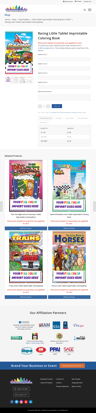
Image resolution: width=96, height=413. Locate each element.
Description (59, 118)
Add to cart (57, 106)
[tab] (46, 118)
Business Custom (46, 379)
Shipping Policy (77, 383)
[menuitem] (68, 1)
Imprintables (54, 112)
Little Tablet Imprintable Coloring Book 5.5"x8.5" (70, 112)
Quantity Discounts (46, 118)
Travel (84, 112)
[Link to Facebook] (12, 402)
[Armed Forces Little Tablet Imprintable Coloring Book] (94, 206)
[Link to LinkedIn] (31, 402)
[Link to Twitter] (16, 402)
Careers (59, 383)
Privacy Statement (62, 386)
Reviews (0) (43, 122)
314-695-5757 (22, 395)
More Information (83, 118)
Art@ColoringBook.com (46, 48)
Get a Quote (76, 379)
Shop (7, 14)
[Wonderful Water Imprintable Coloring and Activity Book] (1, 206)
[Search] (84, 9)
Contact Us (60, 379)
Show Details (26, 228)
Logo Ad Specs (70, 118)
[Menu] (89, 9)
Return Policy (76, 386)
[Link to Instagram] (21, 402)
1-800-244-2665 (22, 389)
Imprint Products (46, 383)
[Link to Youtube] (26, 402)
